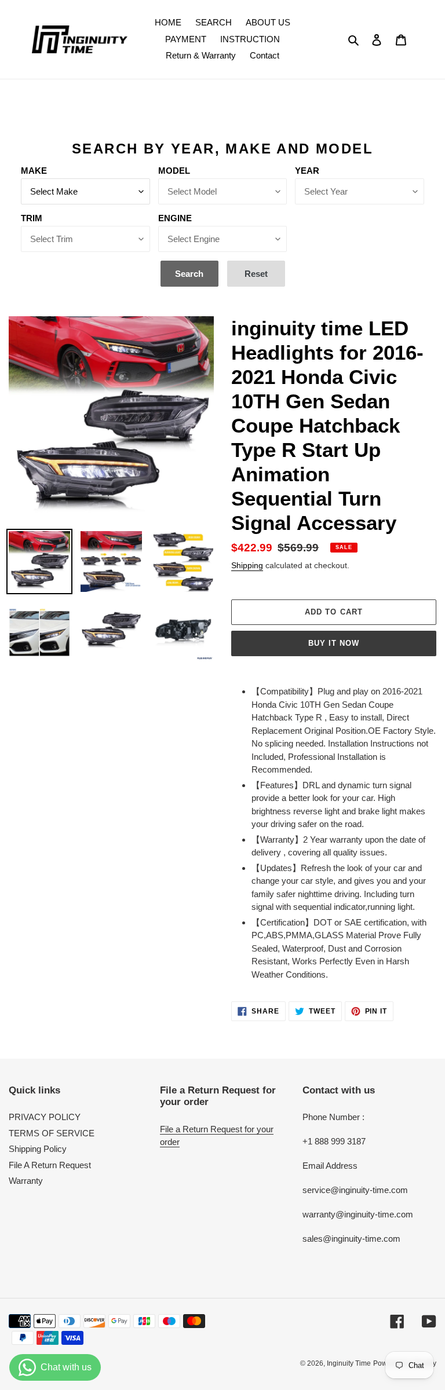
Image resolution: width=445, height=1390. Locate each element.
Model (174, 170)
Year (307, 170)
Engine (175, 218)
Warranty (26, 1181)
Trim (31, 218)
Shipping (247, 565)
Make (34, 170)
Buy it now (333, 643)
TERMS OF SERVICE (51, 1133)
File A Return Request (50, 1165)
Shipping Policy (38, 1149)
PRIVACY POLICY (45, 1117)
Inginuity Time (349, 1363)
